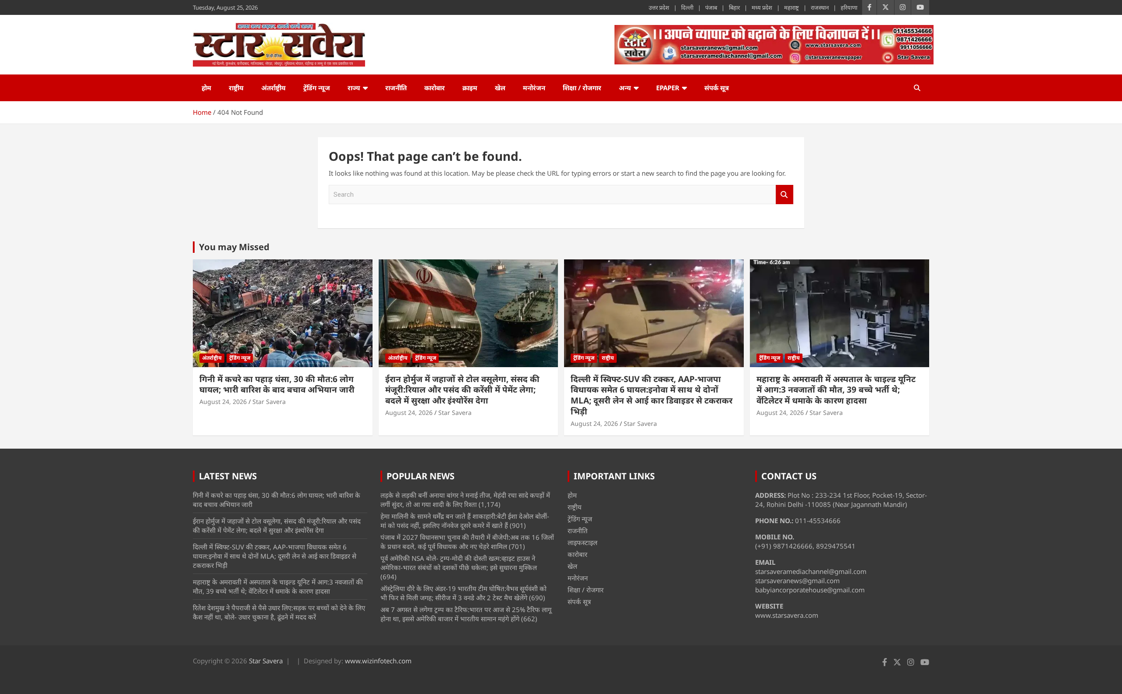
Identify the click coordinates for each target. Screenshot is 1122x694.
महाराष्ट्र (791, 7)
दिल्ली (687, 7)
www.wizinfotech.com (378, 660)
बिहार (734, 7)
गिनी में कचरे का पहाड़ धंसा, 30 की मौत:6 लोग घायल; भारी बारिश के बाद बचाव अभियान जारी (277, 384)
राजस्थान (820, 7)
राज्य (354, 87)
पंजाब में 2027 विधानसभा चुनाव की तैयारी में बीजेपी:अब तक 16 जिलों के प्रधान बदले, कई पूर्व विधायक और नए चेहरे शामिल (467, 542)
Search (784, 195)
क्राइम (469, 87)
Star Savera (269, 401)
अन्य (625, 87)
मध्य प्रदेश (762, 7)
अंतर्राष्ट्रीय (273, 87)
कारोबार (434, 87)
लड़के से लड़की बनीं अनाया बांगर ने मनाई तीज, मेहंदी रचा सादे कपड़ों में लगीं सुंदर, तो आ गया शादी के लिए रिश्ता (465, 500)
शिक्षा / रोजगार (582, 87)
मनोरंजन (534, 87)
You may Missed (234, 247)
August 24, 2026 (223, 401)
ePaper (667, 87)
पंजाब (711, 7)
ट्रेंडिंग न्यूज (316, 87)
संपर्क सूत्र (716, 87)
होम (206, 87)
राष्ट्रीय (236, 87)
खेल (500, 87)
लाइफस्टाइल (582, 542)
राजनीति (396, 87)
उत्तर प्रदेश (659, 7)
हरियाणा (849, 7)
